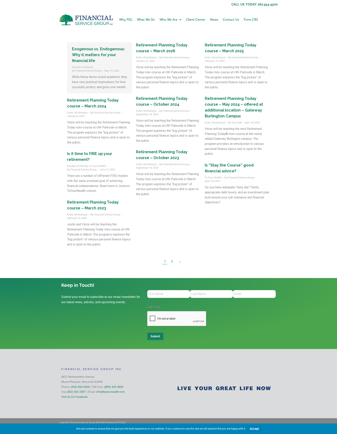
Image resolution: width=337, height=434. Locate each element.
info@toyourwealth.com (110, 391)
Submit (155, 336)
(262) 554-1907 (76, 391)
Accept (254, 428)
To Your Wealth (97, 166)
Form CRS (251, 19)
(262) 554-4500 (80, 386)
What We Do (146, 19)
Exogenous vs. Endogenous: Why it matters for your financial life (98, 55)
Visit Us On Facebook (74, 396)
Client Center (195, 19)
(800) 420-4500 (113, 386)
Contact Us (231, 19)
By (87, 70)
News (214, 19)
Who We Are (168, 19)
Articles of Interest (82, 67)
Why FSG (125, 19)
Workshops (149, 57)
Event (139, 57)
